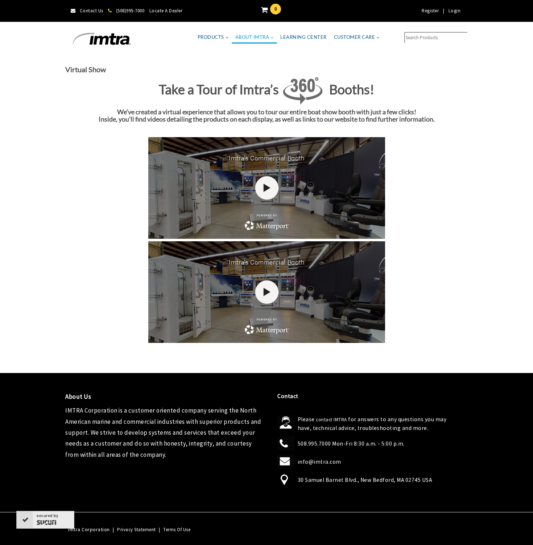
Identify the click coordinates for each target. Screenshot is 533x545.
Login (455, 10)
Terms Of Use (176, 529)
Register (430, 11)
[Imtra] (101, 39)
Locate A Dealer (166, 11)
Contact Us (91, 11)
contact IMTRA (331, 420)
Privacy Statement (136, 529)
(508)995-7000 (130, 11)
